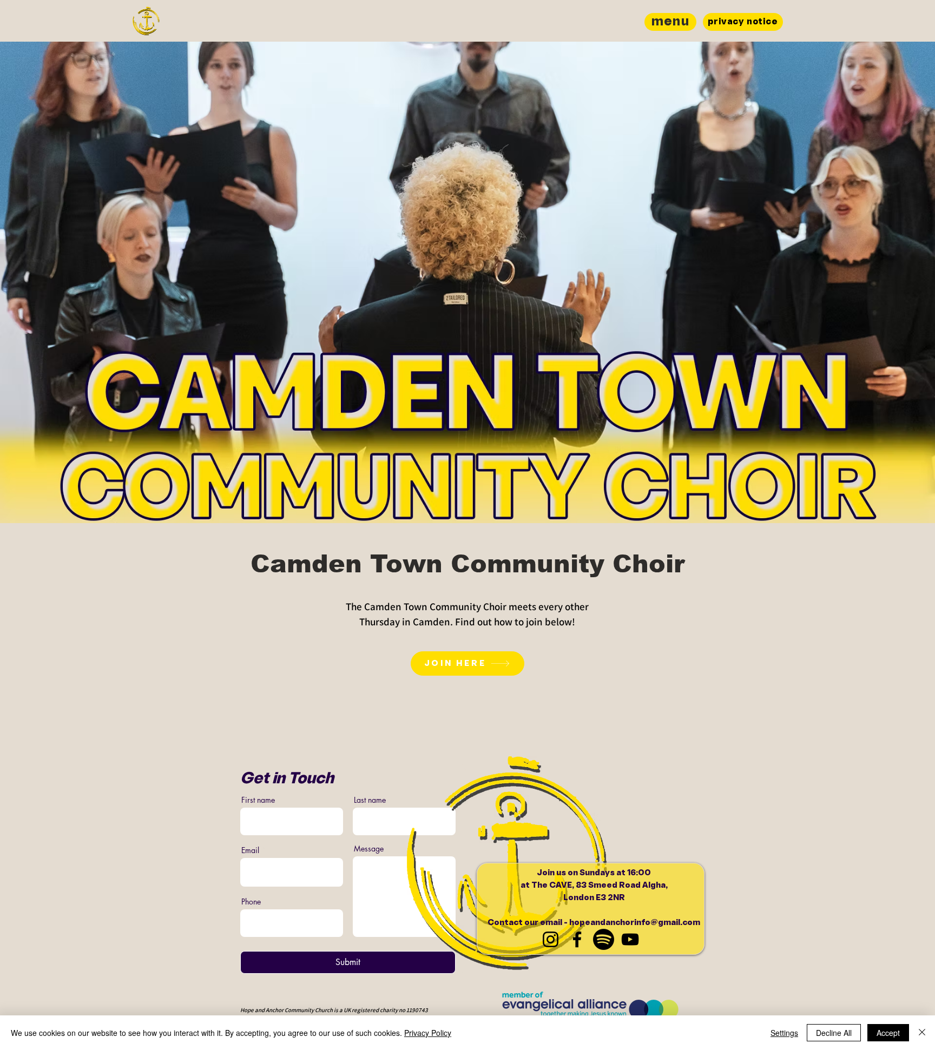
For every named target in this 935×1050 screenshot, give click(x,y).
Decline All (834, 1032)
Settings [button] (784, 1032)
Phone (251, 902)
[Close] (922, 1032)
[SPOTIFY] (603, 939)
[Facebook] (577, 939)
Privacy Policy (427, 1032)
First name (258, 800)
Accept (888, 1032)
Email (250, 850)
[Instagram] (550, 939)
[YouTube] (630, 939)
